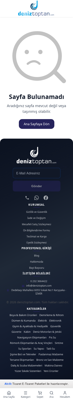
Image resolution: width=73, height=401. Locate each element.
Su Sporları (24, 348)
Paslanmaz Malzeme (51, 354)
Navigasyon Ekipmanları (31, 337)
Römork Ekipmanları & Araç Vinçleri (31, 343)
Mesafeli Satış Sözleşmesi (36, 224)
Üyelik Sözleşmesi (36, 242)
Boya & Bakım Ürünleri (23, 315)
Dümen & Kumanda (23, 320)
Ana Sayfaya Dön (36, 124)
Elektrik (42, 320)
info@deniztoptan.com (39, 285)
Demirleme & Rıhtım (51, 315)
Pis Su (52, 337)
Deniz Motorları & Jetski (47, 332)
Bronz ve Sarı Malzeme (49, 360)
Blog (36, 255)
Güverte (16, 332)
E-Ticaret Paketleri (34, 384)
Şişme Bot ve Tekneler (23, 354)
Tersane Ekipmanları (22, 360)
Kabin (27, 332)
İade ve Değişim (36, 218)
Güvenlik (55, 326)
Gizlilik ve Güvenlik (36, 212)
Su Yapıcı (39, 348)
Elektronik (55, 320)
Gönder (36, 186)
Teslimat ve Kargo (37, 236)
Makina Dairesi (53, 365)
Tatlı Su (50, 348)
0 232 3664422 (38, 281)
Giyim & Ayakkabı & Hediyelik (30, 326)
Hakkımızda (36, 261)
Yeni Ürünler (51, 371)
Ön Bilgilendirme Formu (36, 230)
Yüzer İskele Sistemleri (28, 371)
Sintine (59, 343)
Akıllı (8, 384)
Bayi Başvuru (36, 268)
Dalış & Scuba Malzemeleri (26, 365)
